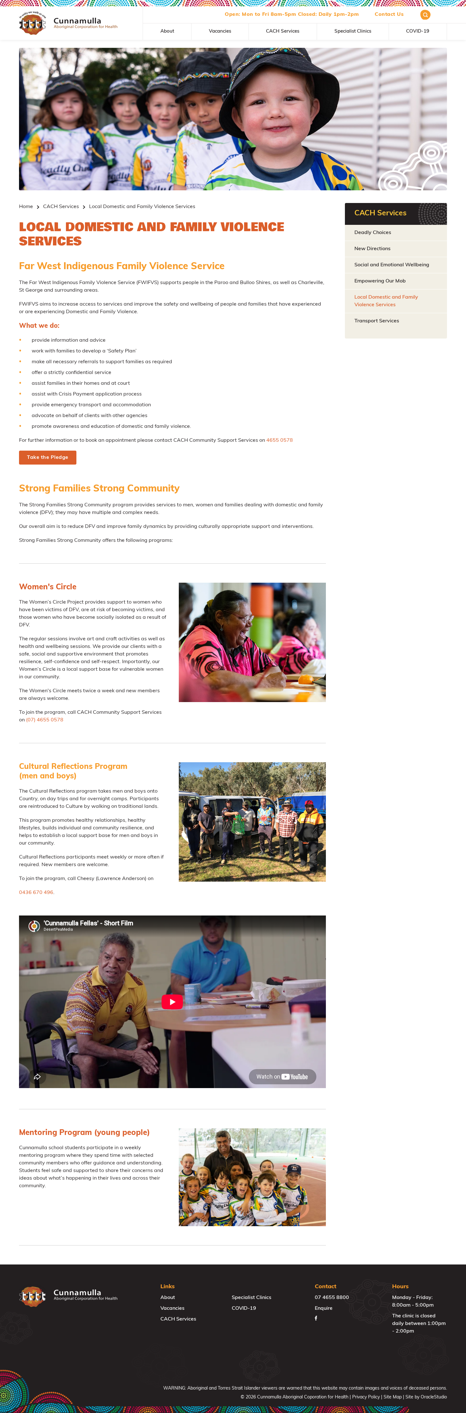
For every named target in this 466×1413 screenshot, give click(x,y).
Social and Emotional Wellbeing (391, 265)
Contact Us (389, 14)
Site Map (393, 1397)
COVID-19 (417, 31)
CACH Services (282, 31)
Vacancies (220, 31)
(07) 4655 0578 (44, 720)
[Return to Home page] (68, 23)
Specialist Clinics (352, 31)
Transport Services (376, 321)
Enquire (324, 1308)
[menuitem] (167, 31)
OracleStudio (434, 1397)
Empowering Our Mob (380, 281)
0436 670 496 (36, 892)
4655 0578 (279, 440)
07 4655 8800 (332, 1297)
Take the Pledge (47, 457)
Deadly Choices (372, 232)
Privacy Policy (366, 1397)
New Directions (372, 248)
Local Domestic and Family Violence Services (386, 301)
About (167, 31)
